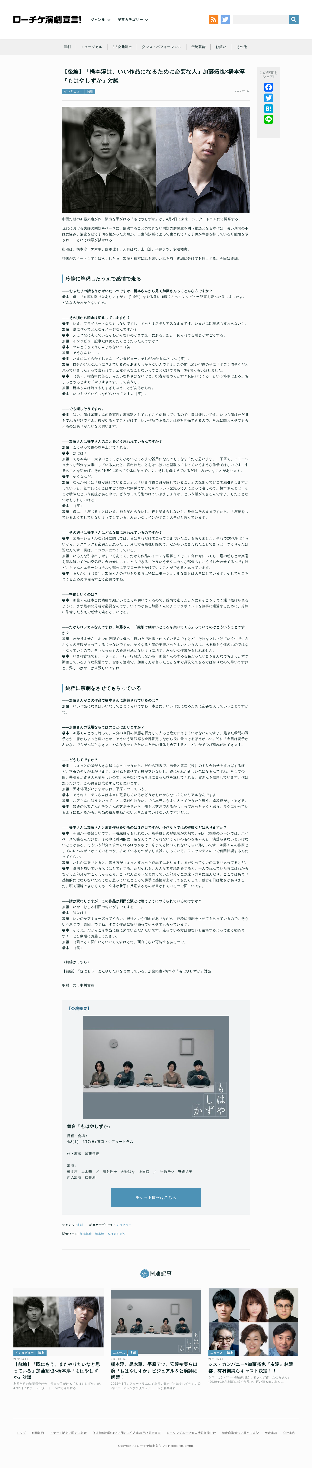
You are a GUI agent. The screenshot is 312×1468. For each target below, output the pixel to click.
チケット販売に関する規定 (68, 1433)
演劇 (67, 47)
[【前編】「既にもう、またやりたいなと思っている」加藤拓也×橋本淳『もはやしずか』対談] (58, 1322)
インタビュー (73, 91)
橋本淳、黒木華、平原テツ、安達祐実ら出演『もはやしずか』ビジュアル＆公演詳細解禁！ (154, 1371)
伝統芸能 (198, 47)
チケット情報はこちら (156, 1197)
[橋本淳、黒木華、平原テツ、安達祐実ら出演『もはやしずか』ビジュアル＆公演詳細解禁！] (156, 1322)
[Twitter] (268, 98)
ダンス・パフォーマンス (161, 47)
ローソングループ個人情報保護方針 (191, 1433)
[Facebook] (268, 87)
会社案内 (289, 1433)
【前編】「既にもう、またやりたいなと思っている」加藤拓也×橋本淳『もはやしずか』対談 (136, 971)
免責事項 (271, 1433)
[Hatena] (268, 108)
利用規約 (38, 1433)
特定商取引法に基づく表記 (240, 1433)
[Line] (268, 119)
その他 (241, 47)
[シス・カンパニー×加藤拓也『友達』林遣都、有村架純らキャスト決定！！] (253, 1322)
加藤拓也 (86, 1234)
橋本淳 (99, 1234)
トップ (21, 1433)
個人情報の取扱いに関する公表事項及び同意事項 (127, 1433)
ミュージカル (91, 47)
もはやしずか (116, 1234)
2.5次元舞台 (122, 47)
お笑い (220, 47)
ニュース (119, 1352)
